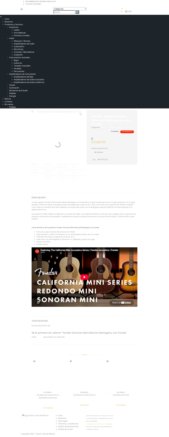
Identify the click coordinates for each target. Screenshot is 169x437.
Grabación (18, 54)
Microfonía (18, 49)
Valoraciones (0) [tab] (95, 190)
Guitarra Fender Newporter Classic (48, 402)
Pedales (12, 93)
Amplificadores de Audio (24, 43)
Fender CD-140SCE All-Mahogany (84, 399)
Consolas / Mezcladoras (24, 52)
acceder (40, 337)
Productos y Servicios (14, 24)
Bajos (16, 60)
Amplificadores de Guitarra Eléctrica (29, 82)
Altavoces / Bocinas (22, 41)
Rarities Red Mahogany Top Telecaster (121, 399)
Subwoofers (19, 46)
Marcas (8, 99)
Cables (17, 30)
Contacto (8, 101)
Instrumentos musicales (19, 57)
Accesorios (13, 27)
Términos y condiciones (68, 423)
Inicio (7, 19)
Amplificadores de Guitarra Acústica (29, 79)
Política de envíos (65, 429)
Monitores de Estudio (18, 90)
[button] (47, 409)
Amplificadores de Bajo (23, 76)
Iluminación (14, 88)
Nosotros (9, 21)
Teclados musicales (22, 65)
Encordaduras (20, 32)
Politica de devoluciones (68, 426)
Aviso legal (62, 421)
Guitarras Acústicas (115, 127)
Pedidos (12, 107)
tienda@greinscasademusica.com (96, 424)
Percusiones (19, 71)
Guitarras (18, 63)
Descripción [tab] (71, 190)
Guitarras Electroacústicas (48, 395)
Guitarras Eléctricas (121, 395)
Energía (12, 96)
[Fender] (95, 138)
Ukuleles (17, 68)
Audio (11, 38)
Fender (49, 209)
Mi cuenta (9, 104)
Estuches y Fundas (22, 35)
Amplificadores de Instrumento (22, 74)
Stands (12, 85)
